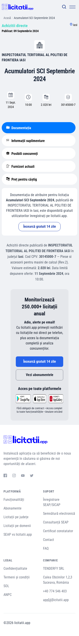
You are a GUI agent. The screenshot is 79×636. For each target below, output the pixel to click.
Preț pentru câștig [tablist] (24, 179)
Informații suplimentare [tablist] (28, 141)
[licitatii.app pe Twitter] (31, 476)
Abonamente (13, 508)
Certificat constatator (58, 531)
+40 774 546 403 (55, 591)
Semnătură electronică (59, 513)
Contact (48, 540)
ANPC (8, 595)
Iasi (75, 25)
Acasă (7, 18)
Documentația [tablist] (21, 128)
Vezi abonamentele (39, 375)
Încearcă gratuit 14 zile (39, 226)
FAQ (46, 548)
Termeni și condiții (17, 577)
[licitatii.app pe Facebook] (5, 476)
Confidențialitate (15, 568)
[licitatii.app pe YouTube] (23, 476)
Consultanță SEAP (55, 522)
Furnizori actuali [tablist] (22, 166)
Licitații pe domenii (17, 526)
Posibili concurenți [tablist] (24, 154)
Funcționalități (14, 500)
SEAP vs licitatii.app (18, 534)
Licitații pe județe (16, 517)
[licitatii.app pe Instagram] (14, 476)
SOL (6, 586)
